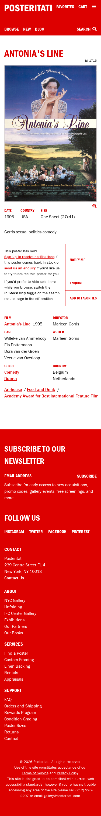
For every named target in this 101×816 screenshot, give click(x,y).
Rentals (11, 672)
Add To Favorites (83, 298)
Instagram (14, 531)
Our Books (13, 632)
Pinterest (80, 531)
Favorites (65, 6)
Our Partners (15, 626)
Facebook (57, 531)
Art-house (13, 389)
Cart (82, 6)
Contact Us (14, 577)
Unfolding (13, 606)
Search (84, 29)
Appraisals (13, 679)
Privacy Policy (67, 773)
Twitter (36, 531)
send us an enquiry (20, 268)
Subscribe (87, 476)
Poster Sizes (15, 725)
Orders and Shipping (23, 706)
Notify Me (77, 259)
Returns (11, 732)
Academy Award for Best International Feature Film (51, 396)
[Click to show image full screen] (50, 133)
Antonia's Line (17, 324)
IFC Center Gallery (20, 613)
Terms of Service (35, 773)
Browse (11, 29)
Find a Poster (16, 653)
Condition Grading (20, 719)
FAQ (8, 699)
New (27, 29)
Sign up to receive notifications (29, 256)
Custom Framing (19, 659)
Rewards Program (20, 712)
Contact (11, 738)
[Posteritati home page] (28, 8)
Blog (39, 29)
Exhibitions (14, 619)
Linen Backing (17, 666)
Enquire (76, 282)
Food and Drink (41, 389)
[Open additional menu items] (94, 6)
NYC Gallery (14, 600)
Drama (10, 378)
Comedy (11, 372)
